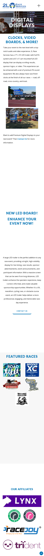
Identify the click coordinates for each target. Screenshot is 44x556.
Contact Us (22, 311)
